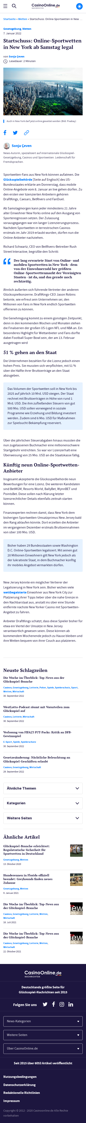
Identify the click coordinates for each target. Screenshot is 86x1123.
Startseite (9, 19)
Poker (42, 687)
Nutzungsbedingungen (20, 1076)
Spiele (50, 687)
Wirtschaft (18, 691)
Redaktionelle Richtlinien (21, 1093)
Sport (74, 687)
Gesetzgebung (12, 29)
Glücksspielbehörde (17, 179)
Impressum (11, 1101)
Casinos (7, 687)
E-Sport (7, 742)
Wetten (22, 19)
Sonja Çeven (16, 56)
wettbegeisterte (15, 592)
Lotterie (33, 687)
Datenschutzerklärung (19, 1085)
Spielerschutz (62, 687)
